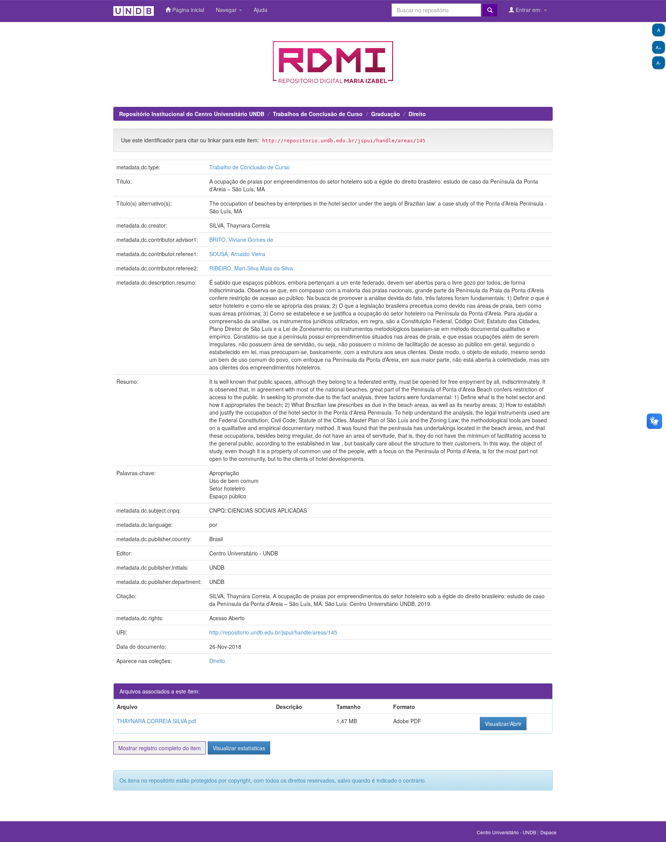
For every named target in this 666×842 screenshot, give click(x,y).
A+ (658, 47)
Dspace (548, 832)
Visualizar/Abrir (503, 723)
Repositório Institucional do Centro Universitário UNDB (191, 114)
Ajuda (260, 9)
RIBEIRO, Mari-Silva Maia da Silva (251, 268)
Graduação (385, 114)
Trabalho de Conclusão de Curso (249, 167)
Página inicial (187, 9)
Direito (417, 114)
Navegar (227, 9)
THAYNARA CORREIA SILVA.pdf (156, 721)
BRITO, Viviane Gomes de (241, 239)
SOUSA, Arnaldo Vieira (237, 254)
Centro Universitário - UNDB (507, 832)
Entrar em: (528, 9)
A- (658, 62)
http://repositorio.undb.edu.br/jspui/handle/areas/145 (273, 632)
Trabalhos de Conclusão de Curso (318, 114)
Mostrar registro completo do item (159, 748)
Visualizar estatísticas (239, 748)
